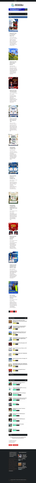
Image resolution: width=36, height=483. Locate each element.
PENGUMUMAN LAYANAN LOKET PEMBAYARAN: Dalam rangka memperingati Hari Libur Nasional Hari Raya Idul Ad (20, 364)
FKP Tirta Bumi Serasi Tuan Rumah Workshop (13, 296)
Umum (14, 354)
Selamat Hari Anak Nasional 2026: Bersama (13, 63)
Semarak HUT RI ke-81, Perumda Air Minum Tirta (13, 34)
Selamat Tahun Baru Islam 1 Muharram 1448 (13, 120)
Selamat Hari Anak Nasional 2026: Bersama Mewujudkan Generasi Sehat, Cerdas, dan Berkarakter (19, 333)
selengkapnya (11, 470)
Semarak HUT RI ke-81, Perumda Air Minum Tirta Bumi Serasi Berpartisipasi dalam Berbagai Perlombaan (19, 327)
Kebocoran (14, 384)
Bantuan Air (14, 429)
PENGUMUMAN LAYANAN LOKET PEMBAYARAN (20, 353)
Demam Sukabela (15, 403)
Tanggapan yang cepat (12, 440)
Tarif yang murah (12, 442)
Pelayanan (14, 389)
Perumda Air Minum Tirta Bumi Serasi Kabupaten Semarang (18, 479)
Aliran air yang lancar (12, 441)
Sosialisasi (14, 323)
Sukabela (14, 404)
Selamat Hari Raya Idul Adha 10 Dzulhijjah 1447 (13, 177)
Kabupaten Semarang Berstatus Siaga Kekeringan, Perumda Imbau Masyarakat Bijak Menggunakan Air (20, 321)
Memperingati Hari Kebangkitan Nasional (13, 237)
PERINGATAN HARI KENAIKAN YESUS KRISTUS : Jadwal (13, 266)
